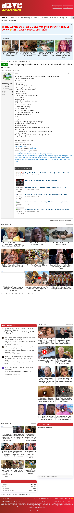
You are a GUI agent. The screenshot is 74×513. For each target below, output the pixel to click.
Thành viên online (44, 424)
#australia (18, 154)
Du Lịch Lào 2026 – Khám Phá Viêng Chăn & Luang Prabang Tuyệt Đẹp (46, 202)
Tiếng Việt (11, 498)
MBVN (4, 498)
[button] (18, 17)
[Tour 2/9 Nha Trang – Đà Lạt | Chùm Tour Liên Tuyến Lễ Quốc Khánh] (20, 197)
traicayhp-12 (8, 344)
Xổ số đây (45, 17)
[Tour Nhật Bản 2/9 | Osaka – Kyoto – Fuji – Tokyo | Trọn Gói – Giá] (20, 190)
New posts (4, 20)
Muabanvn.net (41, 510)
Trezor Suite (8, 374)
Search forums (12, 20)
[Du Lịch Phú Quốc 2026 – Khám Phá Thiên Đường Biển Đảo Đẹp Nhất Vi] (20, 211)
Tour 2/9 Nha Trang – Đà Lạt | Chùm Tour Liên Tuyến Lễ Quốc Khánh (46, 195)
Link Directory (25, 17)
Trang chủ (67, 498)
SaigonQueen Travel (21, 146)
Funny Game (64, 17)
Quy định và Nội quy (43, 498)
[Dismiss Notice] (71, 25)
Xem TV (36, 17)
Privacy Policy (54, 498)
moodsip (7, 335)
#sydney (23, 154)
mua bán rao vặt (32, 501)
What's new (13, 17)
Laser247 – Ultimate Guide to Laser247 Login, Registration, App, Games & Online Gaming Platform (19, 358)
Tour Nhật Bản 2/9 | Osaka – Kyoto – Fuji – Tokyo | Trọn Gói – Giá (45, 187)
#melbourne (31, 154)
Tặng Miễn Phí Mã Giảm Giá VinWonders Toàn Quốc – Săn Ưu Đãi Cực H (47, 173)
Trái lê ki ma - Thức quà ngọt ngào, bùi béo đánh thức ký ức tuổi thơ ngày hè (20, 338)
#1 (71, 73)
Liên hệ (35, 498)
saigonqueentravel (7, 70)
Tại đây (59, 506)
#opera (37, 154)
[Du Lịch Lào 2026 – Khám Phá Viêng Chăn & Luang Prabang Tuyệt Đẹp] (20, 204)
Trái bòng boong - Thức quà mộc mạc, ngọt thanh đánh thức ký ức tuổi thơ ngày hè (20, 348)
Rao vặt (4, 17)
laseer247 (7, 365)
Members (53, 17)
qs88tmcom (32, 490)
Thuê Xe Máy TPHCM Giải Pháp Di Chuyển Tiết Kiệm (41, 180)
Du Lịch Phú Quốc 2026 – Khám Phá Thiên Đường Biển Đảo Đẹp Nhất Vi (47, 209)
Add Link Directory (8, 325)
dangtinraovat (30, 182)
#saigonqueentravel (46, 154)
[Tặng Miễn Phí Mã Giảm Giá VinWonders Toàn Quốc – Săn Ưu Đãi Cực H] (20, 175)
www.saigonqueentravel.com (24, 152)
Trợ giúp (61, 498)
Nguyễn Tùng (33, 148)
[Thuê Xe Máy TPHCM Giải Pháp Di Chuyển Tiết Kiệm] (20, 182)
